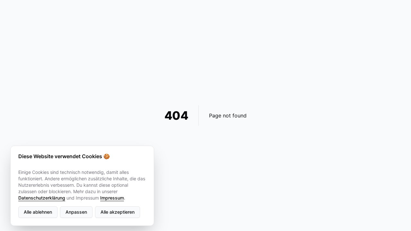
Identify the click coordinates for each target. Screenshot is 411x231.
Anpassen (76, 212)
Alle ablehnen (38, 212)
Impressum (112, 198)
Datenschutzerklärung (41, 198)
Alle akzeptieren (118, 212)
